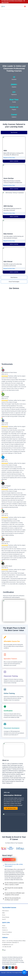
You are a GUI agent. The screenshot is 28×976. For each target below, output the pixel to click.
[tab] (14, 132)
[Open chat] (24, 972)
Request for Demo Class (9, 157)
